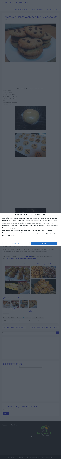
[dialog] (30, 229)
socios (17, 217)
